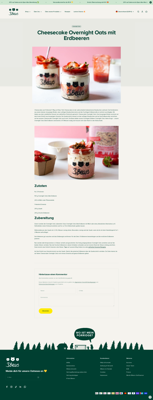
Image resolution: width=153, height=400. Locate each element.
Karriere (129, 362)
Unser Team (130, 366)
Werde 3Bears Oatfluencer (135, 375)
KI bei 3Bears (70, 378)
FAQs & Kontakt (105, 362)
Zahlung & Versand (106, 366)
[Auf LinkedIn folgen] (20, 387)
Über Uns (37, 12)
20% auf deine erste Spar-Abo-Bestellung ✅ (17, 2)
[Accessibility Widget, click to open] (150, 397)
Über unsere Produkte (52, 12)
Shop (27, 12)
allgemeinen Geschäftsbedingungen (85, 282)
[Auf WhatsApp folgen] (25, 387)
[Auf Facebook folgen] (7, 387)
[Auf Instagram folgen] (11, 387)
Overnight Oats (76, 26)
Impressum (103, 375)
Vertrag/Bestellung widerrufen (76, 372)
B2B (127, 369)
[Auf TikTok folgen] (16, 387)
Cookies (102, 372)
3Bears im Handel (106, 369)
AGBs (68, 362)
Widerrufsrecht (71, 369)
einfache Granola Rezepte (97, 247)
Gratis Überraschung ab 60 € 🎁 (91, 2)
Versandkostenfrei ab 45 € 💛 (56, 2)
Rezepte (67, 12)
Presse (128, 372)
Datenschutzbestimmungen (47, 284)
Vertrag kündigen (72, 375)
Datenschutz (70, 366)
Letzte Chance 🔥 (79, 12)
